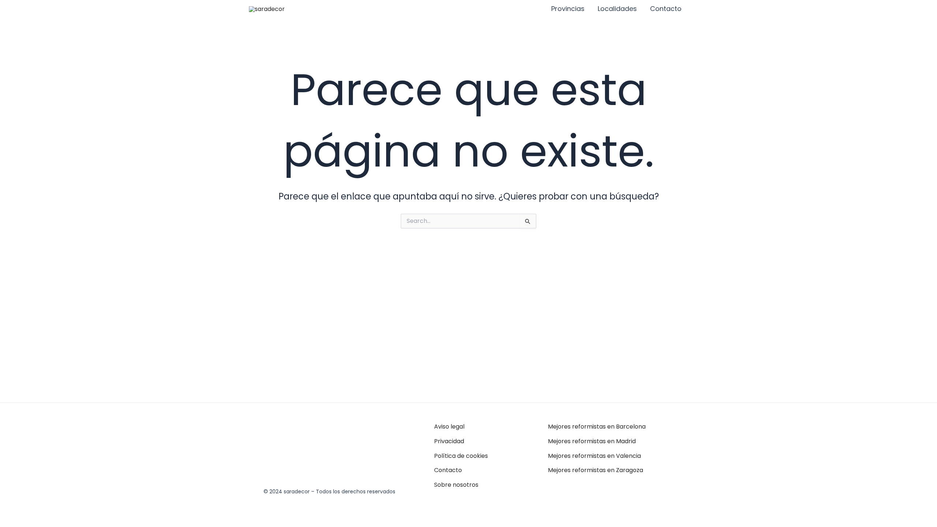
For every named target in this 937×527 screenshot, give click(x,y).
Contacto (666, 8)
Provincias (568, 8)
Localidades (617, 8)
